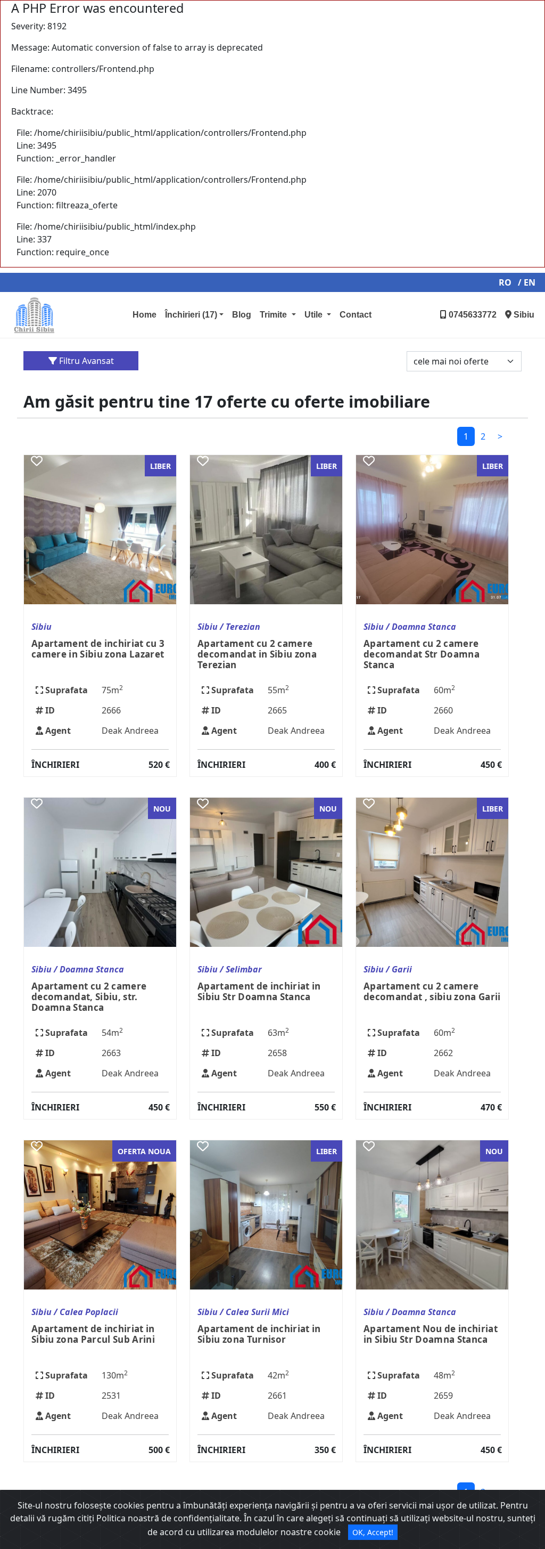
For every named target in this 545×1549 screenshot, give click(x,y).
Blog (241, 314)
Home (144, 314)
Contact (355, 314)
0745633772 (472, 314)
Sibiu (522, 314)
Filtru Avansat (85, 361)
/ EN (526, 282)
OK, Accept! (372, 1532)
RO (505, 282)
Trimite (274, 314)
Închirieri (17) (191, 314)
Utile (314, 314)
